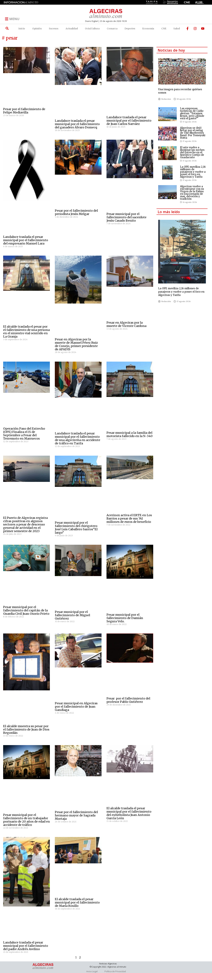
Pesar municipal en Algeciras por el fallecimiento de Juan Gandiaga (76, 706)
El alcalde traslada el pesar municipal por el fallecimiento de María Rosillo (77, 902)
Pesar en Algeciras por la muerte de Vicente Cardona (126, 324)
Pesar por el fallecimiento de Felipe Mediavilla (24, 110)
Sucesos (53, 28)
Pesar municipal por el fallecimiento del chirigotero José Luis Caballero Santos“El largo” (76, 527)
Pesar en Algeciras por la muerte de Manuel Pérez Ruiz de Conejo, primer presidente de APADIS (76, 344)
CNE (163, 28)
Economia (148, 28)
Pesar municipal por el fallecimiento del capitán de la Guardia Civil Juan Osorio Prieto (26, 610)
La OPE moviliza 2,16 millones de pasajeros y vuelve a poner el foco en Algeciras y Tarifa (193, 171)
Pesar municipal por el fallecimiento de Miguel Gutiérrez (72, 615)
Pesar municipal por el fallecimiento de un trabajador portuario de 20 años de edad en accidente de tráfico (26, 820)
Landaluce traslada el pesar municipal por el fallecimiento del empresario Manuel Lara (25, 240)
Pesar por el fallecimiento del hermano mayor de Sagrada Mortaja (76, 815)
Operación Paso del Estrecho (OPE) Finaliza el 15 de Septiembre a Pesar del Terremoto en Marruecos (24, 433)
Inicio (21, 28)
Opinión (37, 28)
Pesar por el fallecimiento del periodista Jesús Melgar (76, 212)
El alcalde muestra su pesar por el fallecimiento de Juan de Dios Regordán (26, 729)
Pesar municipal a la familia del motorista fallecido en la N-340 (129, 434)
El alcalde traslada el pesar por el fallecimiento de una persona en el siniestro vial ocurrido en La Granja (26, 331)
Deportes (130, 28)
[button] (7, 28)
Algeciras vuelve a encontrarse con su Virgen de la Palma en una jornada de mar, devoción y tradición (192, 192)
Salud (176, 28)
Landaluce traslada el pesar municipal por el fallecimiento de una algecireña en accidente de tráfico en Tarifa (77, 438)
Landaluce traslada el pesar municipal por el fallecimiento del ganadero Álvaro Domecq (77, 124)
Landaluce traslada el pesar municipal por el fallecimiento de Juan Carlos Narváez (128, 120)
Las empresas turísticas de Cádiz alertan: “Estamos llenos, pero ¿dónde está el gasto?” (192, 113)
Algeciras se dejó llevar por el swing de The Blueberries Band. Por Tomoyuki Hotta (192, 132)
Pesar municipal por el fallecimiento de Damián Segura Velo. (124, 618)
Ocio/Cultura (92, 28)
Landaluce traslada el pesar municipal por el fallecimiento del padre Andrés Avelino (25, 945)
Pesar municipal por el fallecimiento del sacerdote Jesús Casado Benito (126, 217)
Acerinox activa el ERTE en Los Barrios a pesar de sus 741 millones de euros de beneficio (129, 518)
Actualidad (72, 28)
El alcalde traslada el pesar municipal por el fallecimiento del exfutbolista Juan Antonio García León (128, 813)
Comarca (112, 28)
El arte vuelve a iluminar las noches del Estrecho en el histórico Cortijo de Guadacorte (192, 152)
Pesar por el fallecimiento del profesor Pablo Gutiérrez (128, 700)
